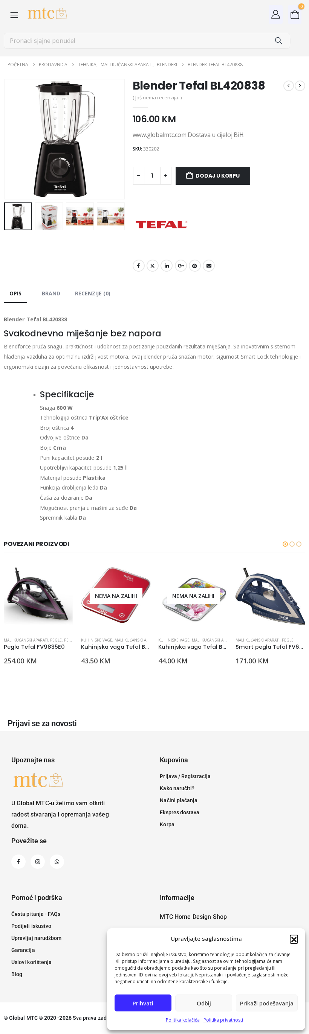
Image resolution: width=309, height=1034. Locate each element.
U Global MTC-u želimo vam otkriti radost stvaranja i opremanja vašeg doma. (60, 814)
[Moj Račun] (276, 14)
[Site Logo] (47, 14)
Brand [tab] (51, 293)
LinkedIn (167, 266)
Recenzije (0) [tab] (92, 293)
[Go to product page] (38, 596)
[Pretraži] (278, 40)
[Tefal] (161, 224)
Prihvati (143, 1003)
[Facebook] (18, 862)
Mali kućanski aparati (26, 640)
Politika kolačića (183, 1020)
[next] (300, 86)
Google (181, 266)
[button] (294, 939)
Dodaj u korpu (217, 175)
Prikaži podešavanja (267, 1003)
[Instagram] (38, 862)
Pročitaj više (138, 574)
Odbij (204, 1003)
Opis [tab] (15, 293)
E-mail (209, 266)
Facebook (139, 266)
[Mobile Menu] (14, 14)
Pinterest (195, 266)
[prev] (288, 86)
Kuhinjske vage (96, 640)
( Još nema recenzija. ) (157, 97)
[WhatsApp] (57, 862)
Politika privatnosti (223, 1020)
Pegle (56, 640)
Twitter (153, 266)
